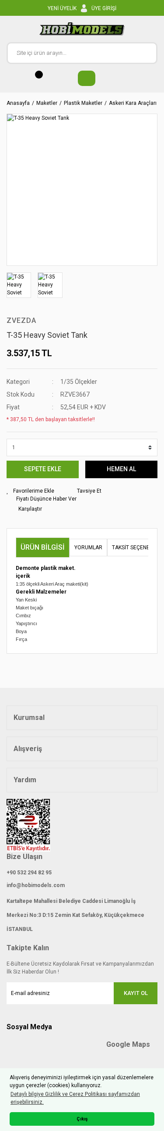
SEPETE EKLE (42, 468)
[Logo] (82, 29)
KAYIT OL (136, 993)
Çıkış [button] (82, 1119)
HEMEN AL (121, 468)
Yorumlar (88, 547)
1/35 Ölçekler (78, 381)
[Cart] (82, 78)
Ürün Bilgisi (43, 547)
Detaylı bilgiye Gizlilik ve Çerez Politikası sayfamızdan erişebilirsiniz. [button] (75, 1098)
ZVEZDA (21, 320)
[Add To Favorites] (30, 491)
